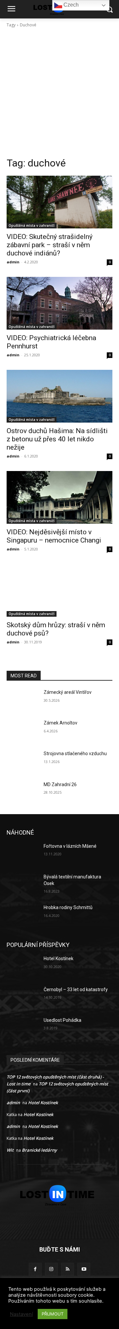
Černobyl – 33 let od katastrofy (76, 989)
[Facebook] (35, 1269)
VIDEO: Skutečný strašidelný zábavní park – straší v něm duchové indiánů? (50, 245)
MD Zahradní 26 (60, 784)
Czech (70, 5)
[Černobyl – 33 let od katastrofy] (22, 998)
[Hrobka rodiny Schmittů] (22, 915)
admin (13, 261)
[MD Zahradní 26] (22, 793)
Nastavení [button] (21, 1314)
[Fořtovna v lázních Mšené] (22, 854)
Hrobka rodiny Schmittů (68, 907)
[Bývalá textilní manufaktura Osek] (22, 885)
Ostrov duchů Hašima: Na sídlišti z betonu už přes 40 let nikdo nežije (57, 439)
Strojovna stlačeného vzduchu (75, 753)
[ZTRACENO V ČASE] (59, 1195)
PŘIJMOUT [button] (52, 1313)
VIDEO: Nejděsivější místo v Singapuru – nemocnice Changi (54, 536)
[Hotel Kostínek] (22, 967)
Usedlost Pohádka (62, 1020)
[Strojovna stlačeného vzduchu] (22, 762)
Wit (10, 1150)
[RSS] (67, 1269)
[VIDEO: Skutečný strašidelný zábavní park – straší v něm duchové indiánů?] (59, 202)
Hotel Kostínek (58, 958)
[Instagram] (51, 1269)
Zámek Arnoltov (60, 722)
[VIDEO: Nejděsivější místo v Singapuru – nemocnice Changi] (59, 497)
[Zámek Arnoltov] (22, 731)
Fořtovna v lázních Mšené (70, 846)
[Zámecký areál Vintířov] (22, 700)
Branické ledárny (39, 1150)
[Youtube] (83, 1269)
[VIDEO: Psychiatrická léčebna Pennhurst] (59, 303)
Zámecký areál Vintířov (68, 692)
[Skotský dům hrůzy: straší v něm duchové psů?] (59, 590)
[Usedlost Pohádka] (22, 1028)
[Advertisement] (59, 94)
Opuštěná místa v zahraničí (32, 225)
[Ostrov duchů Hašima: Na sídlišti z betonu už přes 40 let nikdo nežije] (59, 396)
